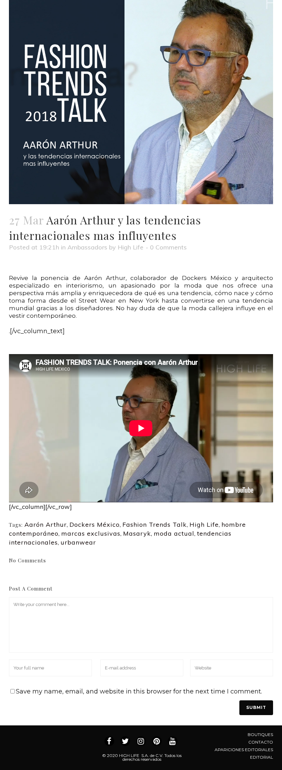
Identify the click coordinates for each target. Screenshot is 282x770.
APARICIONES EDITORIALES (244, 749)
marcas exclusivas (90, 533)
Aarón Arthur (45, 524)
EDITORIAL (261, 757)
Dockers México (94, 524)
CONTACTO (260, 742)
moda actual (174, 533)
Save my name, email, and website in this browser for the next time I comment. (139, 691)
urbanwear (78, 542)
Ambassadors (87, 247)
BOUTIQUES (260, 734)
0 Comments (168, 247)
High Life (130, 247)
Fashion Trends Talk (154, 524)
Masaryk (137, 533)
